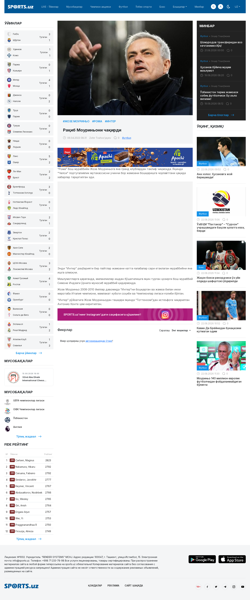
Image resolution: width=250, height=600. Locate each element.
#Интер (110, 121)
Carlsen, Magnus (22, 460)
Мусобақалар (74, 6)
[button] (220, 6)
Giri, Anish (18, 505)
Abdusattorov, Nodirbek (26, 492)
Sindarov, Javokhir (23, 479)
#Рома (97, 121)
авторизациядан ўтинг (99, 340)
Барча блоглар (218, 115)
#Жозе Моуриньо (76, 121)
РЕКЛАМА (113, 585)
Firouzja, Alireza (22, 531)
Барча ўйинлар (26, 353)
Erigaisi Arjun (20, 511)
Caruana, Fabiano (23, 473)
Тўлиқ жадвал (26, 436)
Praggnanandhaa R (24, 524)
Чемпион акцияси (100, 6)
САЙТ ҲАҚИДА (134, 585)
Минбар (199, 6)
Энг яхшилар (180, 330)
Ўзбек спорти (144, 6)
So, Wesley (19, 499)
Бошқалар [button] (179, 6)
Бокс (162, 6)
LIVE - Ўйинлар (50, 6)
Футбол (123, 6)
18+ (198, 586)
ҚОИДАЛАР (95, 585)
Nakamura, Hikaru (23, 466)
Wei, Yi (17, 518)
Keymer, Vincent (22, 486)
